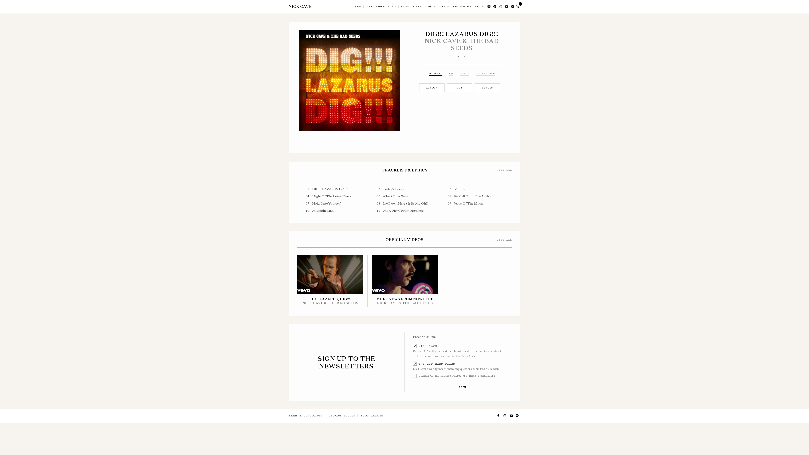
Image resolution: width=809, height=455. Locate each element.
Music (392, 6)
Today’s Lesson (391, 189)
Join (462, 387)
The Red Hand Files (468, 6)
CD (451, 73)
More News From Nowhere (399, 211)
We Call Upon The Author (469, 196)
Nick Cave (427, 346)
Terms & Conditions (482, 375)
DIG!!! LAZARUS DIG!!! (326, 189)
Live (368, 6)
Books (404, 6)
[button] (517, 6)
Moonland (458, 189)
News (358, 6)
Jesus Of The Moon (465, 203)
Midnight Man (319, 211)
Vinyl (464, 73)
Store (380, 6)
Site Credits (372, 415)
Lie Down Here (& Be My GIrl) (402, 203)
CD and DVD (485, 73)
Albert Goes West (392, 196)
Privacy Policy (451, 375)
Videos (430, 6)
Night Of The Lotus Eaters (328, 196)
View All (504, 170)
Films (417, 6)
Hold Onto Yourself (323, 203)
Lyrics (444, 6)
